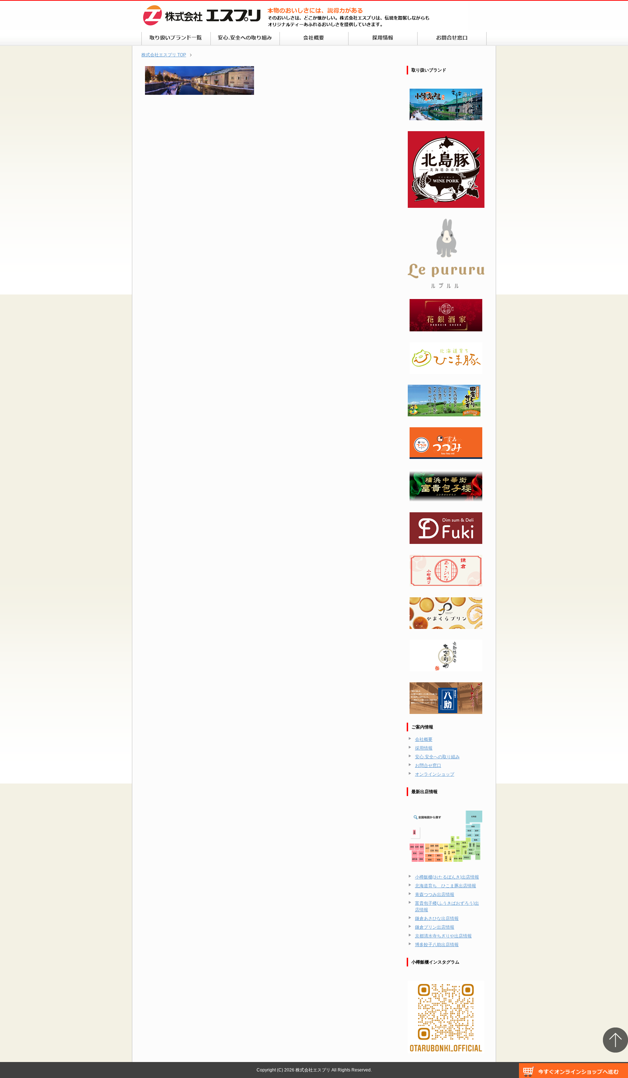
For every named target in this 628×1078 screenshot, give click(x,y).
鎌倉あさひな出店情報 (437, 918)
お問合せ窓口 (428, 765)
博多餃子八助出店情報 (437, 944)
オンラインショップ (434, 774)
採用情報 (423, 748)
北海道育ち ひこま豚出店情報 (445, 885)
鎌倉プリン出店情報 (434, 927)
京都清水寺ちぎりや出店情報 (443, 935)
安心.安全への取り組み (437, 756)
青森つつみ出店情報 (434, 894)
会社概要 (423, 739)
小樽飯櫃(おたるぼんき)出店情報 (447, 877)
